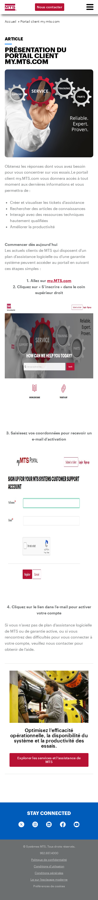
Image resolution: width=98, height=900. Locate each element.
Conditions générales (49, 872)
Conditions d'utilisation (49, 866)
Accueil (10, 21)
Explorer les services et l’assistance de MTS (49, 760)
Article (14, 38)
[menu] (89, 7)
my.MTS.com (59, 280)
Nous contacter (49, 7)
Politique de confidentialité (49, 859)
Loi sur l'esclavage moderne (49, 879)
